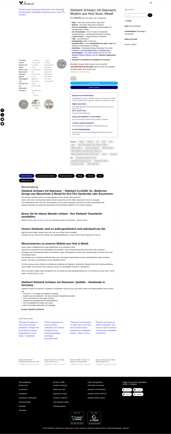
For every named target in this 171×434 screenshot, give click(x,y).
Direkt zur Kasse (94, 87)
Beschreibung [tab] (26, 176)
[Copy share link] (2, 124)
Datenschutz (69, 428)
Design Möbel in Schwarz (77, 164)
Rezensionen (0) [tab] (26, 180)
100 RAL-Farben (43, 220)
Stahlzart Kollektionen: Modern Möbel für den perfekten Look (86, 151)
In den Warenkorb (94, 83)
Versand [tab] (90, 176)
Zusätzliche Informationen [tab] (46, 176)
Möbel (72, 144)
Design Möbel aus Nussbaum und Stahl (81, 161)
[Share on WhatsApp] (2, 115)
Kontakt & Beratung (60, 385)
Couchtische (23, 389)
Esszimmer (90, 141)
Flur (97, 141)
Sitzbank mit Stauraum (107, 148)
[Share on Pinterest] (2, 110)
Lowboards (23, 398)
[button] (63, 11)
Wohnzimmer (113, 154)
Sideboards (32, 398)
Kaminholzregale (25, 402)
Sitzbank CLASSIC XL (76, 148)
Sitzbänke (22, 406)
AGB (76, 428)
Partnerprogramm (59, 406)
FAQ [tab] (100, 176)
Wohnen (104, 154)
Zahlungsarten (104, 50)
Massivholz (27, 294)
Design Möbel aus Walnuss (101, 161)
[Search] (150, 15)
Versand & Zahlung (86, 428)
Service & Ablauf (130, 44)
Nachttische (23, 394)
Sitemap (126, 428)
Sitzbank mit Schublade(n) (92, 148)
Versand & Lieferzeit (60, 398)
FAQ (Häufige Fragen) (61, 402)
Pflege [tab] (80, 176)
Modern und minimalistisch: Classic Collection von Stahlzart (92, 144)
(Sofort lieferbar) (135, 26)
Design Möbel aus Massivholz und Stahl (86, 157)
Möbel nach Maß (131, 39)
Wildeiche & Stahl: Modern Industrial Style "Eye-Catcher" (85, 154)
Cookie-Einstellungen (114, 428)
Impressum (60, 428)
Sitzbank (82, 141)
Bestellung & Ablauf (60, 394)
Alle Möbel (22, 410)
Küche (110, 141)
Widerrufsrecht (100, 428)
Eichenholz (39, 267)
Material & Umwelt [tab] (66, 176)
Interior (104, 141)
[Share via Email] (2, 119)
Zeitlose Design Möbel (93, 164)
